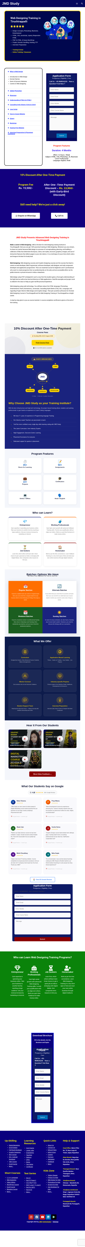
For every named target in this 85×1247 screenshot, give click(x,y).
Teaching (29, 1155)
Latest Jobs (30, 1150)
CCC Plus (29, 1182)
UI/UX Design (13, 1147)
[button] (82, 3)
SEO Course (12, 1154)
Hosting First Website (17, 128)
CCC (35, 1182)
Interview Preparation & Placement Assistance (20, 133)
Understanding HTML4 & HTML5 (20, 100)
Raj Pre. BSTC (30, 1187)
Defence (28, 1157)
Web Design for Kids (54, 1180)
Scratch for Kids (53, 1184)
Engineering (30, 1153)
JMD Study (10, 3)
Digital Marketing (14, 1145)
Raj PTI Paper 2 (31, 1180)
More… (11, 1166)
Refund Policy (52, 1150)
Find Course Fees (42, 342)
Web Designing (11, 1180)
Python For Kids (53, 1177)
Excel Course (13, 1164)
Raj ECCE (29, 1190)
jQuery (12, 118)
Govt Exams (30, 1148)
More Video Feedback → (42, 774)
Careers (50, 1154)
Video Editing (11, 1182)
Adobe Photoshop (16, 91)
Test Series (29, 1164)
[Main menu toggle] (77, 3)
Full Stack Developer (15, 1150)
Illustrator (13, 95)
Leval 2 (38, 1185)
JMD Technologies (45, 1222)
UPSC (28, 1160)
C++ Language (13, 1177)
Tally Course (13, 1162)
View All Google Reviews (44, 879)
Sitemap (55, 1222)
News (49, 1164)
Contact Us (51, 1147)
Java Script (13, 109)
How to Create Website (17, 114)
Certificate (29, 1167)
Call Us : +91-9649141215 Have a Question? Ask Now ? (61, 83)
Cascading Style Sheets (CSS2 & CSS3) (23, 104)
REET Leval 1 (30, 1185)
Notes (28, 1162)
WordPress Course (13, 1184)
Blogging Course (12, 1189)
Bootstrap (13, 123)
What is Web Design (16, 71)
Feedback (51, 1162)
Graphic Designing (15, 1152)
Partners (50, 1157)
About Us (51, 1145)
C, (7, 1177)
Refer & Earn (52, 1152)
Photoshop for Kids (54, 1182)
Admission (51, 1159)
